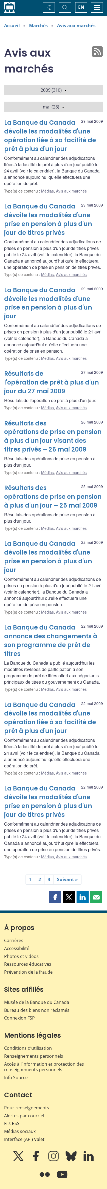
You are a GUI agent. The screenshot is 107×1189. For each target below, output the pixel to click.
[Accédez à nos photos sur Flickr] (45, 1178)
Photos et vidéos (21, 956)
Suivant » (67, 879)
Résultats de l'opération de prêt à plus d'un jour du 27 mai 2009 (51, 382)
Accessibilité (16, 948)
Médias (47, 191)
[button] (55, 897)
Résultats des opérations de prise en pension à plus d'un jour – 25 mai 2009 (53, 497)
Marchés (38, 26)
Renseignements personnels (33, 1056)
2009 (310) (51, 90)
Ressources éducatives (27, 964)
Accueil (12, 26)
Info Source (16, 1077)
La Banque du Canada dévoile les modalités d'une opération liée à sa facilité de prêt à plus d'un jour (50, 135)
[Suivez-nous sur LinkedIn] (88, 1160)
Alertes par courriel (24, 1116)
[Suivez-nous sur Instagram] (54, 1160)
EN (81, 7)
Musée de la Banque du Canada (36, 1002)
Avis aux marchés (76, 26)
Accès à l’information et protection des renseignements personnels (44, 1067)
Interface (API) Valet (24, 1139)
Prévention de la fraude (28, 972)
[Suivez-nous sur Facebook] (36, 1160)
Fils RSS (11, 1123)
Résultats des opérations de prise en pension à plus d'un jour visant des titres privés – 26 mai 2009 (53, 436)
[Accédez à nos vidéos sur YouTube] (62, 1178)
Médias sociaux (20, 1131)
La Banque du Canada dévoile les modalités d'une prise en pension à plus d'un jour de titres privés (48, 219)
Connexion (19, 1018)
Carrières (13, 940)
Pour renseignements (26, 1108)
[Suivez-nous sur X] (19, 1160)
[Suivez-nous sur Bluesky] (71, 1160)
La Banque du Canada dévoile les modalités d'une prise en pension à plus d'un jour (48, 303)
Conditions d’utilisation (28, 1048)
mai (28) (51, 107)
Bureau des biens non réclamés (36, 1010)
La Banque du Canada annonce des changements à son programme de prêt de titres (50, 640)
